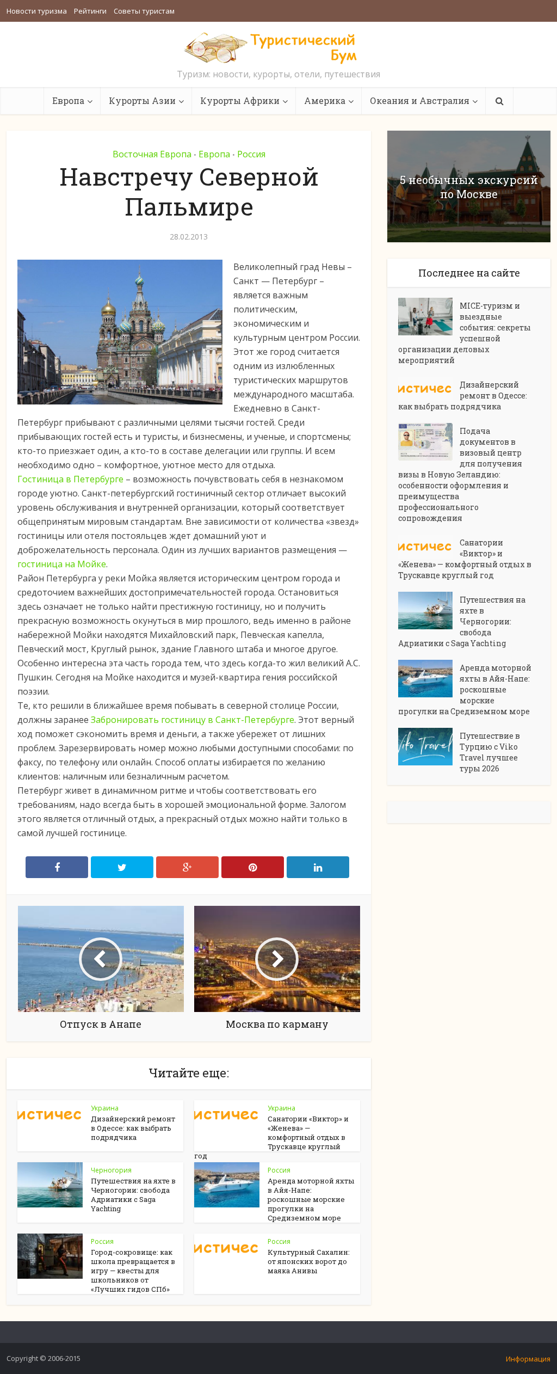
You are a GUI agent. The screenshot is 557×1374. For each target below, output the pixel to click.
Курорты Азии (142, 100)
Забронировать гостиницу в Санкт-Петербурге (192, 720)
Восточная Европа (152, 154)
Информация (528, 1359)
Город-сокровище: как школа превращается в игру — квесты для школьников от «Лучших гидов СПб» (133, 1270)
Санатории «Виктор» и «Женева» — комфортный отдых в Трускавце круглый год (271, 1137)
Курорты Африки (240, 100)
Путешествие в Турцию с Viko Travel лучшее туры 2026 (490, 752)
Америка (324, 100)
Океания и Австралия (419, 100)
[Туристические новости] (278, 47)
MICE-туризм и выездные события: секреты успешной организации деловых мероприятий (464, 332)
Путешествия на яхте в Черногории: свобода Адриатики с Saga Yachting (133, 1194)
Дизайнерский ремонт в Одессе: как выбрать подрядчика (133, 1128)
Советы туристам (144, 11)
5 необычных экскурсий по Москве (469, 187)
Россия (251, 154)
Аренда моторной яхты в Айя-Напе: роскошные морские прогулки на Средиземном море (311, 1199)
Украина (105, 1108)
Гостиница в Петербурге (70, 479)
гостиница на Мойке (61, 564)
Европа (68, 100)
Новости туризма (37, 11)
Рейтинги (90, 11)
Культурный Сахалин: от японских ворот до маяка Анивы (309, 1261)
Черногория (111, 1170)
